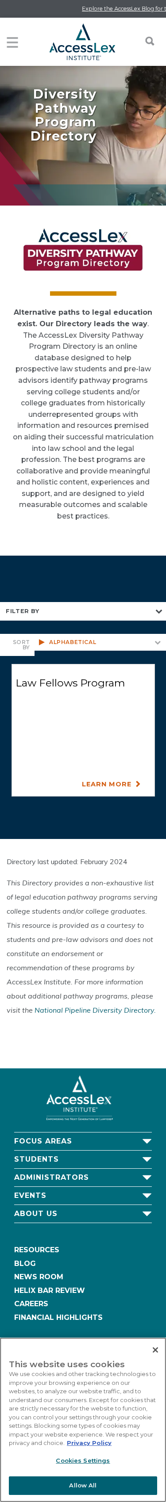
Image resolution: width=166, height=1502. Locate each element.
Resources (36, 1250)
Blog (25, 1263)
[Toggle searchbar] (145, 41)
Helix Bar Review (49, 1290)
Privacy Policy (89, 1442)
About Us (36, 1213)
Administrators (51, 1177)
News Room (38, 1277)
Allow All (83, 1485)
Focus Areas (43, 1141)
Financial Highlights (58, 1317)
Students (36, 1159)
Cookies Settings (83, 1460)
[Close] (155, 1350)
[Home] (82, 42)
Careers (31, 1304)
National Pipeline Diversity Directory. (95, 1010)
